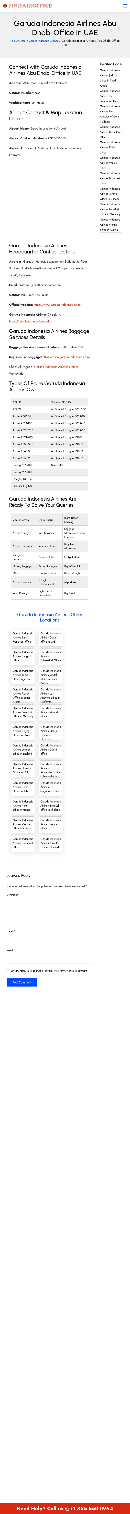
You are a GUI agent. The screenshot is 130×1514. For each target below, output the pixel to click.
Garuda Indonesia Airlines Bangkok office (23, 656)
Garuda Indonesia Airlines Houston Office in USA (23, 768)
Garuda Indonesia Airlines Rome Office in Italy (23, 787)
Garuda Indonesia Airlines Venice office (50, 824)
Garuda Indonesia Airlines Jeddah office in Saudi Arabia (50, 677)
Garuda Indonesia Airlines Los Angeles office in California (50, 696)
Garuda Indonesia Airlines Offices (56, 367)
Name (11, 931)
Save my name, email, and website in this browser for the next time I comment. (49, 970)
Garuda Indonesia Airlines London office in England (23, 750)
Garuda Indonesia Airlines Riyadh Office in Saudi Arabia (23, 696)
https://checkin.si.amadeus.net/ (29, 321)
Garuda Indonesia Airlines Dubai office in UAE (50, 638)
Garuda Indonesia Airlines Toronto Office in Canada (50, 843)
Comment (13, 894)
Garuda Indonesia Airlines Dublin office (50, 750)
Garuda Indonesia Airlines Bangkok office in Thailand (50, 806)
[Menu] (125, 5)
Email (11, 950)
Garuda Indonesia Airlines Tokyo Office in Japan (23, 675)
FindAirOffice (18, 41)
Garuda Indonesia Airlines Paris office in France (23, 806)
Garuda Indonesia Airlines (43, 41)
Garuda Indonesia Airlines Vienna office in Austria (23, 824)
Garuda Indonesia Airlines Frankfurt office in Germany (23, 712)
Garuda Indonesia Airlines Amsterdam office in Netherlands (50, 770)
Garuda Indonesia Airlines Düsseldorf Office (111, 132)
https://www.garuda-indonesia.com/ (57, 305)
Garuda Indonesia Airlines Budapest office (23, 843)
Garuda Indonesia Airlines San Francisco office (23, 638)
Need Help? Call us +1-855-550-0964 (65, 1508)
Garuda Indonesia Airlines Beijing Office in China (23, 731)
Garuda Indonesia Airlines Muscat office (50, 712)
